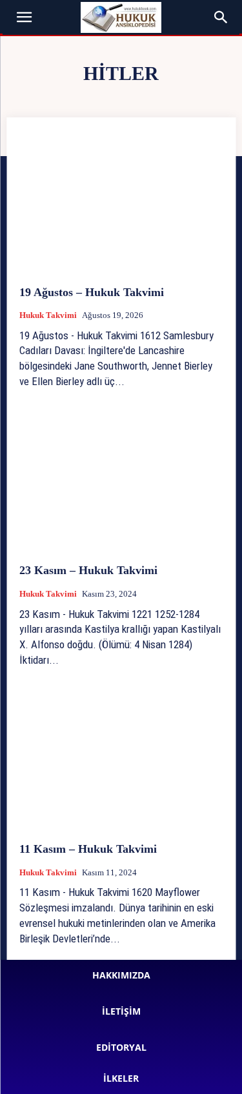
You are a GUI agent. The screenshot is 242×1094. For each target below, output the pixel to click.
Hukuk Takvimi (48, 315)
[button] (24, 17)
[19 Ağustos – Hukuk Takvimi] (121, 201)
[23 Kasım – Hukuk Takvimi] (121, 480)
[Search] (221, 17)
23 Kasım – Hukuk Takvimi (88, 570)
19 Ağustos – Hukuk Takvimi (91, 292)
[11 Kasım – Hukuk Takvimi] (121, 759)
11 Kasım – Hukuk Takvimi (88, 848)
